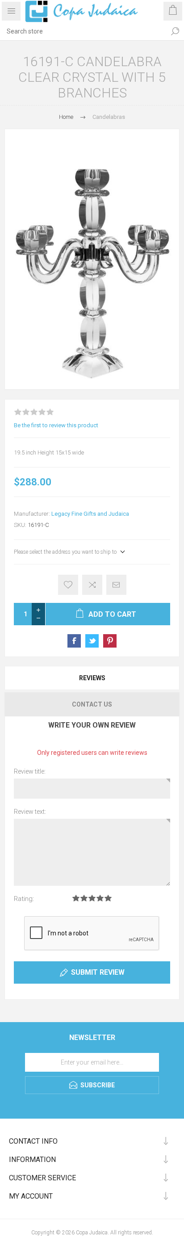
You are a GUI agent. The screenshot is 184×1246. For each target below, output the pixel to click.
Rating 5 (108, 898)
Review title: (30, 771)
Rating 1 (76, 898)
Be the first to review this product (56, 425)
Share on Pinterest (110, 641)
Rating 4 (100, 898)
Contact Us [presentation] (92, 704)
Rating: (24, 899)
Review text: (30, 811)
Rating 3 (92, 898)
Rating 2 (84, 898)
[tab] (92, 678)
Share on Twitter (92, 641)
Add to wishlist (68, 585)
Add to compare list (92, 585)
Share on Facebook (74, 641)
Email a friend (116, 585)
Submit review (98, 972)
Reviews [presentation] (92, 678)
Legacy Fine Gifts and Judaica (90, 513)
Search (175, 31)
